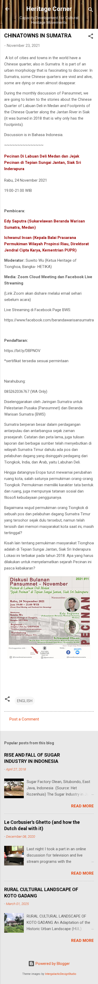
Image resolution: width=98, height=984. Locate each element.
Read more (82, 806)
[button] (91, 37)
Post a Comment (24, 719)
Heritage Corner (49, 9)
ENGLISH (24, 700)
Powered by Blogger (52, 963)
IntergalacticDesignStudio (60, 974)
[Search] (91, 11)
